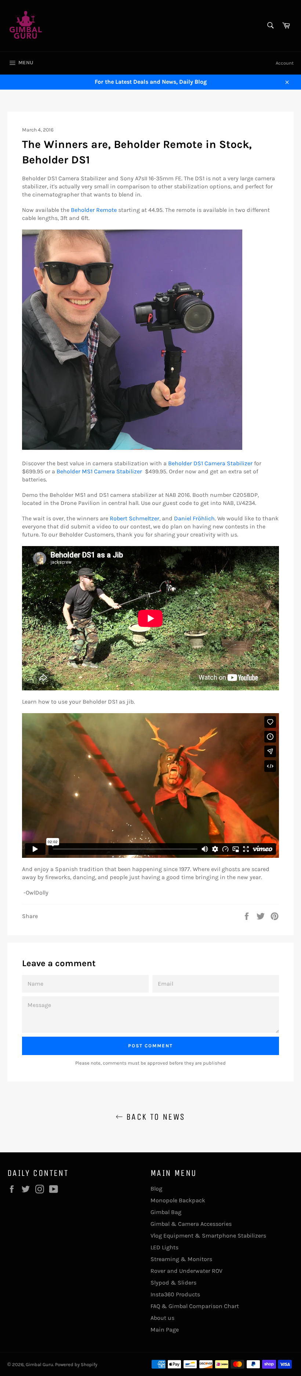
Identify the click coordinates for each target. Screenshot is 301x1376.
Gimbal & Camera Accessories (191, 1223)
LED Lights (164, 1247)
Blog (156, 1188)
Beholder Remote (94, 209)
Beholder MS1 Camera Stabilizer (99, 471)
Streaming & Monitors (181, 1259)
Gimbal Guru (39, 1364)
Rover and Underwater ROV (186, 1270)
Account (285, 63)
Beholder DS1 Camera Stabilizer (210, 463)
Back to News (154, 1117)
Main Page (164, 1329)
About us (162, 1317)
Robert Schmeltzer (134, 518)
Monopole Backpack (177, 1200)
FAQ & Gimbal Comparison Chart (194, 1306)
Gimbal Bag (165, 1212)
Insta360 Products (175, 1294)
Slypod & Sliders (173, 1282)
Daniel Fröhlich (194, 518)
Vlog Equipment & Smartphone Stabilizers (208, 1235)
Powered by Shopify (76, 1364)
